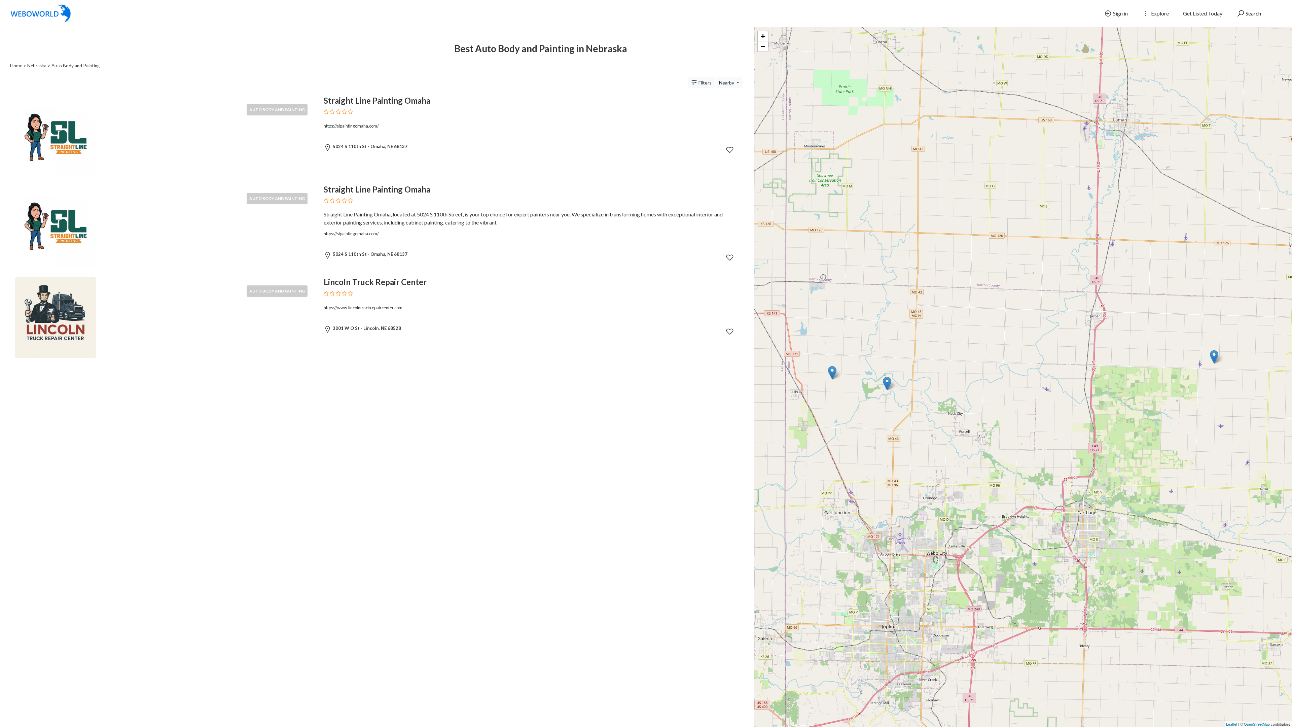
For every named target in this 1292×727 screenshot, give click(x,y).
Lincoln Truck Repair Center (375, 282)
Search (1253, 13)
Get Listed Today (1202, 13)
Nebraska (36, 65)
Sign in (1120, 13)
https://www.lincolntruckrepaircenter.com (363, 307)
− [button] (763, 46)
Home (16, 65)
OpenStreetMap (1257, 724)
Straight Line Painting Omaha (377, 100)
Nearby (727, 82)
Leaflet (1231, 724)
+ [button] (763, 36)
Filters (704, 82)
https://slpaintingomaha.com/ (351, 126)
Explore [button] (1159, 13)
